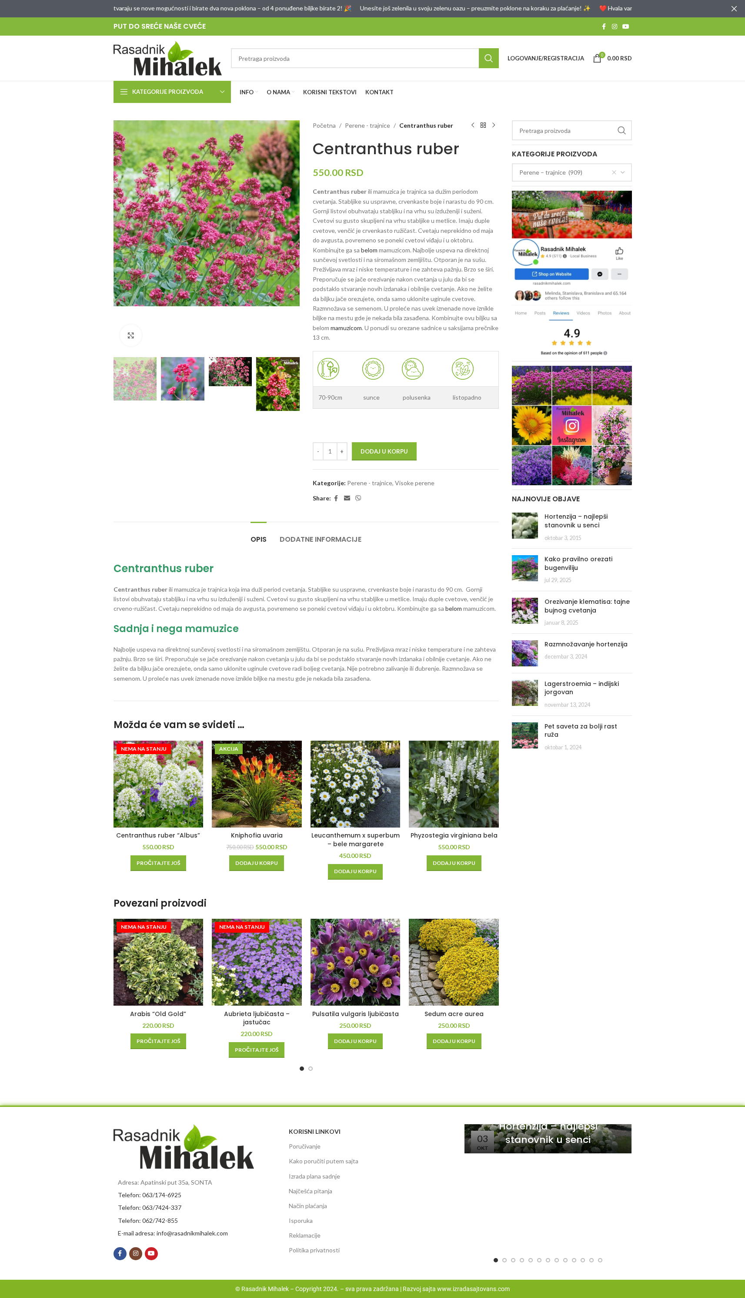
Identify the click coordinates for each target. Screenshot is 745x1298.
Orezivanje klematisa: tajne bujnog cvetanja (587, 606)
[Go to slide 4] (522, 1260)
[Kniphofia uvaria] (257, 784)
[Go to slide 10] (574, 1260)
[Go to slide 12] (591, 1260)
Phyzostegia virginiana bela (454, 835)
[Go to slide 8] (557, 1260)
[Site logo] (168, 57)
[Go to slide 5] (530, 1260)
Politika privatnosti (314, 1250)
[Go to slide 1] (302, 1068)
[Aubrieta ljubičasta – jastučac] (257, 962)
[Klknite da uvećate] (131, 335)
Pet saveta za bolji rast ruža (581, 730)
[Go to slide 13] (600, 1260)
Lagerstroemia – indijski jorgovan (582, 688)
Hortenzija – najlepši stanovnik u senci (576, 521)
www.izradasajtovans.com (473, 1288)
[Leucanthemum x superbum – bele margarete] (356, 784)
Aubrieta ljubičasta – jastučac (257, 1018)
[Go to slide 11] (583, 1260)
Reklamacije (305, 1235)
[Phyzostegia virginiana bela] (454, 784)
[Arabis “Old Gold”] (159, 962)
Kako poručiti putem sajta (323, 1161)
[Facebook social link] (604, 27)
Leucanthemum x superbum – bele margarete (355, 839)
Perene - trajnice (367, 125)
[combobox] (572, 172)
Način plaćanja (308, 1205)
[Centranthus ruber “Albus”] (159, 784)
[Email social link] (347, 498)
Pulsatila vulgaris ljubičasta (355, 1014)
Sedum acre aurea (454, 1014)
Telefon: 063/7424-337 (149, 1207)
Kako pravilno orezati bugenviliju (578, 563)
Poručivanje (305, 1146)
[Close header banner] (734, 8)
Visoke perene (414, 483)
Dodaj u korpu (384, 451)
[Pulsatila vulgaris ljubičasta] (356, 962)
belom (369, 250)
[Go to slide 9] (565, 1260)
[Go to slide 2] (310, 1068)
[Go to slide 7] (548, 1260)
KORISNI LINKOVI (315, 1131)
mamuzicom (346, 327)
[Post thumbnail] (525, 527)
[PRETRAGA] (489, 58)
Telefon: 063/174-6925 (149, 1195)
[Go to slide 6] (539, 1260)
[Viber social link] (358, 498)
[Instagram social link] (614, 27)
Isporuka (301, 1220)
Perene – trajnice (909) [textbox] (550, 172)
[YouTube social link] (626, 27)
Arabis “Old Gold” (158, 1014)
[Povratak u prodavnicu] (483, 125)
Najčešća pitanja (310, 1191)
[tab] (259, 535)
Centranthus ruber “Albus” (158, 835)
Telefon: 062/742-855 (148, 1220)
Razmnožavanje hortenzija (586, 644)
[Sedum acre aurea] (454, 962)
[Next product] (493, 125)
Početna (324, 125)
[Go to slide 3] (513, 1260)
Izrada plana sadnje (314, 1176)
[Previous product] (473, 125)
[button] (256, 863)
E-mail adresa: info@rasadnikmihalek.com (173, 1233)
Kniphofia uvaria (257, 835)
